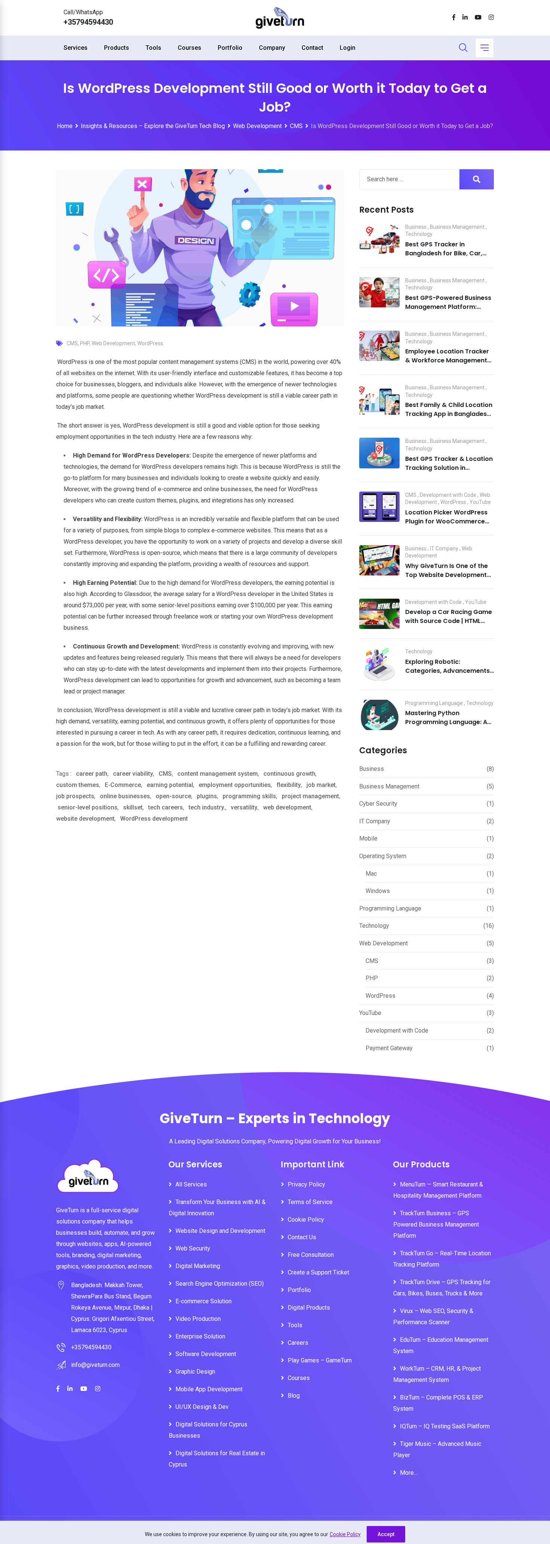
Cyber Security (378, 803)
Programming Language (434, 703)
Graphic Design (195, 1371)
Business (416, 227)
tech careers (165, 807)
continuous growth (289, 773)
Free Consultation (311, 1254)
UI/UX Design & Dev (202, 1406)
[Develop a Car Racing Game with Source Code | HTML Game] (379, 614)
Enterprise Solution (200, 1336)
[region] (275, 1532)
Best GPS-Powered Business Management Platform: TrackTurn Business (448, 307)
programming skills (249, 796)
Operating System (382, 856)
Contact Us (302, 1237)
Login (347, 47)
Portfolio (230, 47)
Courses (189, 47)
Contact (312, 47)
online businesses (125, 796)
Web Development (113, 343)
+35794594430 (88, 22)
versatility (244, 807)
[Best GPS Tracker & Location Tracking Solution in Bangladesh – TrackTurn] (379, 453)
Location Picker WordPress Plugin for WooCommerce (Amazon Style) (446, 521)
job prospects (75, 796)
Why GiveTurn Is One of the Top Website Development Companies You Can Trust (446, 575)
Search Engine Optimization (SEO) (219, 1283)
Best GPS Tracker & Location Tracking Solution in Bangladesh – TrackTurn (449, 468)
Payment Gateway (389, 1048)
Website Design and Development (220, 1230)
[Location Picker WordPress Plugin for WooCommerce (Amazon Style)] (379, 507)
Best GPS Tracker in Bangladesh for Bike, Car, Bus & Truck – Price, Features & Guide (449, 258)
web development (287, 807)
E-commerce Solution (203, 1301)
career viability (133, 773)
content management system (217, 773)
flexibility (288, 784)
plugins (207, 796)
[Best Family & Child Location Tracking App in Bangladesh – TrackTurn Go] (379, 399)
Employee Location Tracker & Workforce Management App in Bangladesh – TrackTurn (447, 365)
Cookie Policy (345, 1534)
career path (91, 773)
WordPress (150, 343)
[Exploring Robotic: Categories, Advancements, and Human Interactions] (379, 664)
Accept (386, 1534)
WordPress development (154, 818)
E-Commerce (123, 784)
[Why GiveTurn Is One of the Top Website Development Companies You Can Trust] (379, 560)
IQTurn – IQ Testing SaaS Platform (445, 1426)
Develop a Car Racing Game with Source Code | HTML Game (448, 621)
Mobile (368, 838)
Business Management (457, 227)
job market (321, 784)
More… (409, 1472)
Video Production (198, 1318)
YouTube (480, 502)
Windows (378, 890)
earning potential (170, 784)
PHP (84, 343)
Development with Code (448, 495)
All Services (191, 1184)
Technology (419, 234)
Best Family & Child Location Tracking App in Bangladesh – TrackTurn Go (448, 414)
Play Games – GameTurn (320, 1360)
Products (116, 47)
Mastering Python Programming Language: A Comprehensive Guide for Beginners (446, 726)
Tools (153, 47)
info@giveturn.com (95, 1364)
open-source (173, 796)
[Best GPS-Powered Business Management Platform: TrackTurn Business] (379, 292)
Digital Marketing (197, 1266)
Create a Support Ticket (318, 1272)
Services (76, 47)
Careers (298, 1342)
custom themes (77, 784)
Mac (371, 873)
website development (85, 818)
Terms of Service (310, 1202)
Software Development (205, 1354)
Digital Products (309, 1307)
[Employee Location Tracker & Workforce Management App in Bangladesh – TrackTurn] (379, 346)
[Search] (463, 48)
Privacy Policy (306, 1184)
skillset (133, 807)
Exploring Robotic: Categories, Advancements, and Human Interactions (448, 670)
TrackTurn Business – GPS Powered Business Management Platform (436, 1224)
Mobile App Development (208, 1389)
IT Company (444, 548)
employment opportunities (235, 784)
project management (310, 796)
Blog (294, 1395)
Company (272, 47)
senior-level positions (87, 807)
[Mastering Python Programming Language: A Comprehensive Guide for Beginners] (379, 715)
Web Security (192, 1248)
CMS (72, 343)
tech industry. (207, 807)
